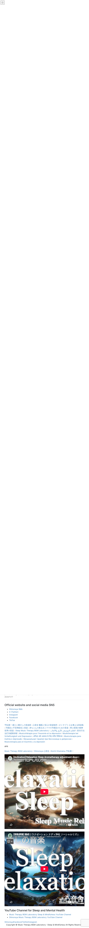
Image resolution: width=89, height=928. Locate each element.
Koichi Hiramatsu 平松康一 (62, 751)
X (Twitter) (13, 712)
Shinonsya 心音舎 (41, 751)
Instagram (13, 715)
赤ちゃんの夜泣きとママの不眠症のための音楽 (48, 728)
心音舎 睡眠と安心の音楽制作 (45, 725)
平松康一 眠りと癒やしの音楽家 (18, 725)
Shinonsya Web (15, 709)
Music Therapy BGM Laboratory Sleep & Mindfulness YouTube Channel (40, 914)
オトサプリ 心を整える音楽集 (71, 725)
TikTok (12, 720)
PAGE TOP (85, 898)
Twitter (25, 922)
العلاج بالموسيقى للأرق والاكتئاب (62, 730)
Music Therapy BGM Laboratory (18, 751)
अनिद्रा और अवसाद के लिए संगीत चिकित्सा (47, 736)
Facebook (13, 717)
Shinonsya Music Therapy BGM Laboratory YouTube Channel (35, 917)
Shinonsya (9, 922)
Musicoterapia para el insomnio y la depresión (25, 742)
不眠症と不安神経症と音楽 (17, 728)
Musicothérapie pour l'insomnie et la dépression (40, 733)
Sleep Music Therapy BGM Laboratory (32, 730)
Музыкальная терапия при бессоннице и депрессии (48, 739)
